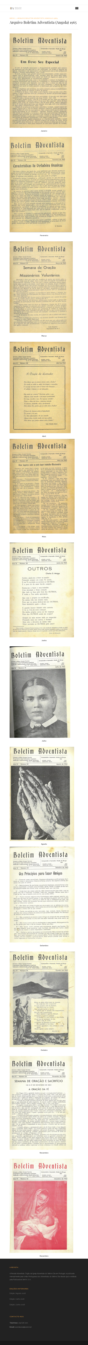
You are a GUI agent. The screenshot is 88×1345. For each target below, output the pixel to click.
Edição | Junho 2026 (17, 1305)
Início (12, 18)
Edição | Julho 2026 (17, 1299)
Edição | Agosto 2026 (18, 1293)
